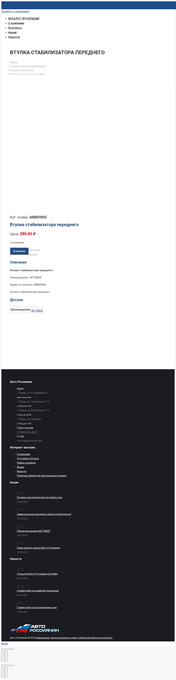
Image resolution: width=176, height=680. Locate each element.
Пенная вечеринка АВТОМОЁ (33, 531)
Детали (33, 254)
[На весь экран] (9, 649)
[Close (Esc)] (2, 665)
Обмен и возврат (26, 462)
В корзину (19, 251)
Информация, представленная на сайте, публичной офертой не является (74, 637)
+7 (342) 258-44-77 (27, 432)
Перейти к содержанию (15, 11)
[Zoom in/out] (13, 665)
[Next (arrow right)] (6, 672)
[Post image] (20, 493)
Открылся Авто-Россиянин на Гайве (37, 574)
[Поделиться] (6, 649)
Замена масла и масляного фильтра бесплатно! (44, 514)
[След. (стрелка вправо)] (6, 656)
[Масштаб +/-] (13, 649)
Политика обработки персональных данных (41, 475)
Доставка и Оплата (28, 458)
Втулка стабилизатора (22, 70)
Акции (20, 467)
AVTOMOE (37, 310)
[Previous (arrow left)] (2, 672)
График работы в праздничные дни (37, 607)
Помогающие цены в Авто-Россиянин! (38, 547)
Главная (14, 62)
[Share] (6, 665)
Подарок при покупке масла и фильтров (39, 497)
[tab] (94, 250)
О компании (23, 454)
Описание (34, 249)
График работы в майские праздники (38, 590)
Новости (21, 471)
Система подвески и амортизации (27, 66)
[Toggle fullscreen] (9, 665)
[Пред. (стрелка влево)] (2, 656)
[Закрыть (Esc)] (2, 649)
